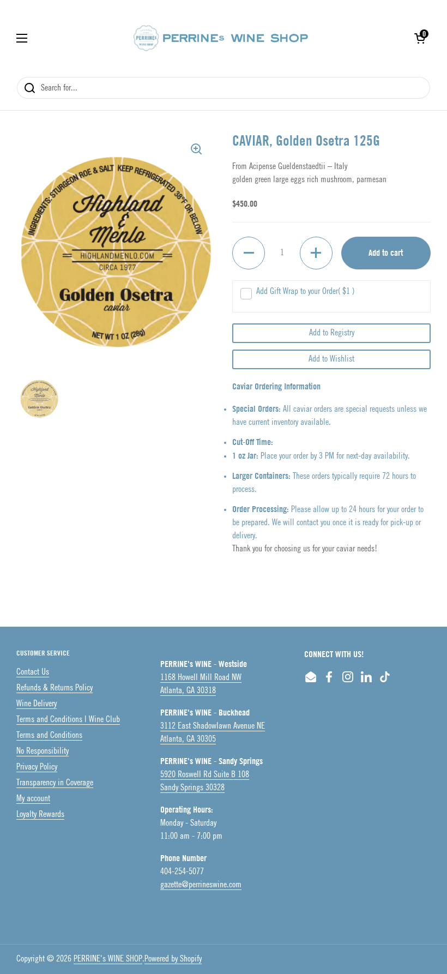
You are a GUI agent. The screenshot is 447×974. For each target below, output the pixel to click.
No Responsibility (42, 751)
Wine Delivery (36, 704)
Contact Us (32, 672)
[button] (420, 38)
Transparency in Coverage (54, 783)
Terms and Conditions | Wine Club (68, 720)
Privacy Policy (36, 767)
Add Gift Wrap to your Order (305, 291)
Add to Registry (331, 333)
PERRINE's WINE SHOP (108, 959)
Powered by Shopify (173, 959)
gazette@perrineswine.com (200, 885)
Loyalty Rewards (40, 814)
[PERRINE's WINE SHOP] (221, 38)
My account (33, 799)
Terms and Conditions (49, 735)
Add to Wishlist (331, 359)
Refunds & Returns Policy (54, 688)
